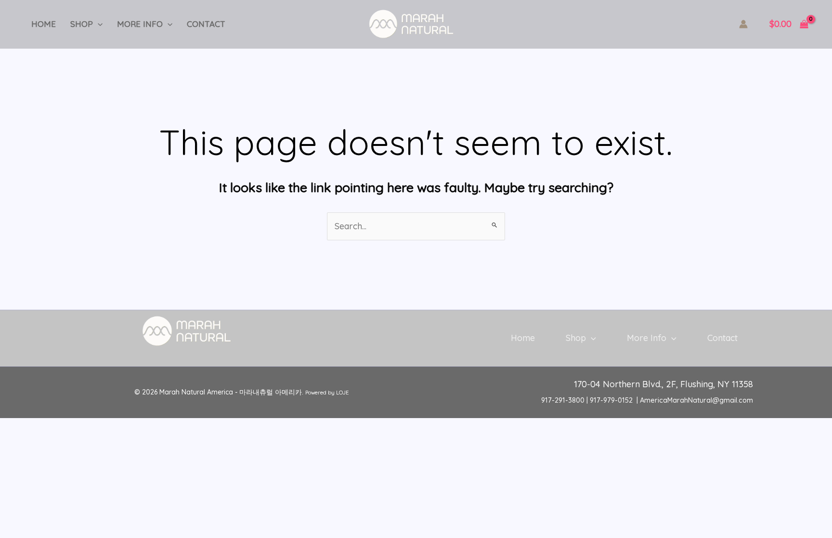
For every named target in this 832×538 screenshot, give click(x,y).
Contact (206, 24)
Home (43, 24)
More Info (140, 24)
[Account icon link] (743, 24)
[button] (98, 24)
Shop (81, 24)
